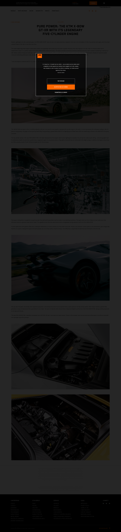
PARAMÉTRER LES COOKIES (61, 92)
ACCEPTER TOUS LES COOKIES (61, 87)
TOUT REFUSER (61, 81)
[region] (61, 74)
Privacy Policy (59, 72)
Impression (63, 72)
